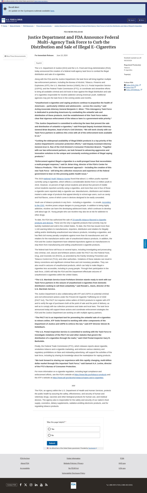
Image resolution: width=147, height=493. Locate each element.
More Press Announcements (16, 56)
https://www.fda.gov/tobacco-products (90, 375)
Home (5, 26)
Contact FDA (11, 485)
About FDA (25, 463)
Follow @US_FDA (132, 85)
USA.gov (122, 468)
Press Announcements (44, 26)
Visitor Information (73, 458)
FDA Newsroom (28, 26)
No (52, 435)
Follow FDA (130, 87)
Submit (52, 443)
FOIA (122, 458)
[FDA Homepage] (12, 20)
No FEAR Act (73, 468)
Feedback (145, 243)
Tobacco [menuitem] (127, 67)
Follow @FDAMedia (133, 90)
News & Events (15, 26)
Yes (52, 429)
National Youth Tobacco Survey (56, 179)
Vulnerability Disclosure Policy (73, 473)
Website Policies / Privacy (73, 463)
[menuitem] (133, 59)
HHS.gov (122, 463)
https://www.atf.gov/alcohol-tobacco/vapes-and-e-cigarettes (78, 378)
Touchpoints (91, 448)
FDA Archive (25, 458)
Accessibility (25, 468)
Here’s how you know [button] (40, 1)
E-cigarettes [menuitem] (128, 70)
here (52, 11)
